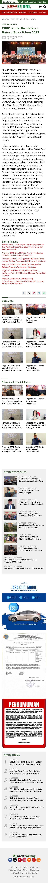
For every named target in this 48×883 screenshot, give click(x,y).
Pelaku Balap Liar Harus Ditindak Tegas (29, 491)
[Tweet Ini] (29, 293)
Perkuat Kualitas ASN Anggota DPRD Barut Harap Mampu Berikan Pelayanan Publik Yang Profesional (23, 260)
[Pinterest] (20, 860)
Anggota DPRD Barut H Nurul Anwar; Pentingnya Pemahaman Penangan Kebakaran (22, 254)
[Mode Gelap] (40, 7)
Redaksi (23, 867)
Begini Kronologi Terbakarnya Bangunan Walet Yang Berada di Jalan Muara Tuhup (31, 526)
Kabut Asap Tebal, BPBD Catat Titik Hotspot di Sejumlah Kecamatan (25, 817)
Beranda (13, 867)
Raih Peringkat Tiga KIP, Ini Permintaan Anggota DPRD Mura (20, 561)
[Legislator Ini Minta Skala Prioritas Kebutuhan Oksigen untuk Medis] (10, 504)
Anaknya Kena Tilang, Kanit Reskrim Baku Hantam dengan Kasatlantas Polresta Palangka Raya (25, 772)
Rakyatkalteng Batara (14, 37)
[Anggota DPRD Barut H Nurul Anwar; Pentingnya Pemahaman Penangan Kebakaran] (36, 309)
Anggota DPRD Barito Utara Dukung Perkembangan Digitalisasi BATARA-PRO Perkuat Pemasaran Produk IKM (22, 281)
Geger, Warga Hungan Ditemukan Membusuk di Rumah (29, 537)
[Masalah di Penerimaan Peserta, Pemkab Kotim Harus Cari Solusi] (10, 550)
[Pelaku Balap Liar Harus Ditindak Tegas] (10, 492)
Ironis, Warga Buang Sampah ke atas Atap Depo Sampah (26, 835)
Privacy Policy (17, 873)
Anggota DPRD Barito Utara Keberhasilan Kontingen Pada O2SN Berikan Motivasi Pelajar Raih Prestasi (24, 272)
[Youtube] (34, 860)
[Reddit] (29, 860)
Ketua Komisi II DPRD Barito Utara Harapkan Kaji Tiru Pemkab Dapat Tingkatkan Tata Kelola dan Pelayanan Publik (23, 247)
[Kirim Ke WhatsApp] (44, 293)
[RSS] (38, 860)
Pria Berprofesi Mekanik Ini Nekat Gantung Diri (23, 569)
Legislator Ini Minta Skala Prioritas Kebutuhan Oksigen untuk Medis (31, 503)
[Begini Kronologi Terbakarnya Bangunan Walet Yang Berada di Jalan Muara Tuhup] (10, 527)
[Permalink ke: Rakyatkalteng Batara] (4, 37)
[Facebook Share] (24, 293)
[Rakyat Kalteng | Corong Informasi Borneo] (19, 7)
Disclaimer (34, 870)
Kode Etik (34, 867)
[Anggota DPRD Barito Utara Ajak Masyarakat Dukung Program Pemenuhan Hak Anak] (36, 333)
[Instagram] (24, 860)
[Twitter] (15, 860)
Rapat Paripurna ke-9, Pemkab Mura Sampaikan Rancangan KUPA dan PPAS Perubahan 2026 (26, 781)
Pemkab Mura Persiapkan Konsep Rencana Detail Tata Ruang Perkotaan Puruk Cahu (31, 480)
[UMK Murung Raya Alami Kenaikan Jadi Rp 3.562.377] (10, 515)
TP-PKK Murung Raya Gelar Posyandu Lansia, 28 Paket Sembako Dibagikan (26, 790)
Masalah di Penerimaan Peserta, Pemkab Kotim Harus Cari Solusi (31, 549)
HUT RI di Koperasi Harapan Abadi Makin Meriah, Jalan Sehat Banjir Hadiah (27, 799)
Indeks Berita (31, 873)
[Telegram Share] (39, 293)
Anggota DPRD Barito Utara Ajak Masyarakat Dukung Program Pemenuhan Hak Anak (21, 266)
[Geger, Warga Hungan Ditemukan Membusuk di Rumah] (10, 538)
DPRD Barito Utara (9, 24)
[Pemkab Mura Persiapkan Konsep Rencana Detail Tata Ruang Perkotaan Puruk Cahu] (10, 480)
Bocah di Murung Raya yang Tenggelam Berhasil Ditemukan (27, 808)
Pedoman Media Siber (18, 870)
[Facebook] (10, 860)
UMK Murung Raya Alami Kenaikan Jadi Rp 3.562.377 (30, 514)
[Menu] (3, 7)
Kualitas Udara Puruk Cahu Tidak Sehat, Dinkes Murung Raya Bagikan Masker (27, 826)
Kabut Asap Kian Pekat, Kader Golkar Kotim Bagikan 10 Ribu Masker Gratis (26, 763)
